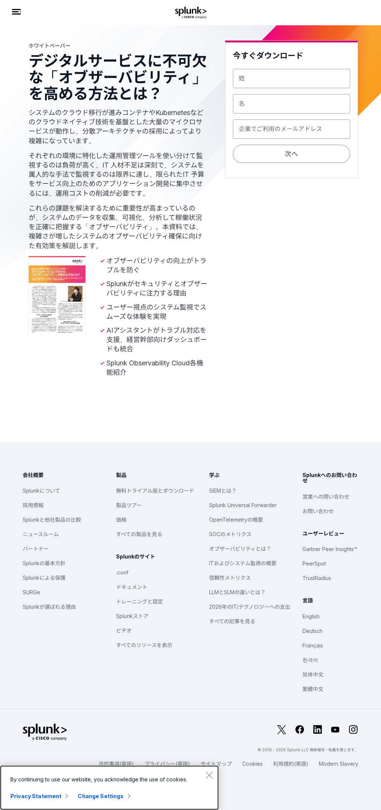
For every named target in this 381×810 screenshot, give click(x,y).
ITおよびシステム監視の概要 (242, 563)
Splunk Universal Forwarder (243, 505)
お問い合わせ (318, 511)
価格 (121, 519)
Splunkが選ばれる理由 (49, 607)
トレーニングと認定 (139, 601)
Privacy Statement (35, 796)
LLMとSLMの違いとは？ (237, 592)
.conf (122, 572)
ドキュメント (131, 587)
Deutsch (312, 631)
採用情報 (33, 505)
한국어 (310, 660)
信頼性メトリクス (230, 577)
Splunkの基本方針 (44, 563)
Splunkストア (132, 616)
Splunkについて (41, 490)
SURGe (31, 592)
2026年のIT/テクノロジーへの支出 (249, 607)
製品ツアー (129, 505)
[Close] (209, 775)
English (311, 616)
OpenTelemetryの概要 (236, 519)
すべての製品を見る (139, 534)
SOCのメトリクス (230, 534)
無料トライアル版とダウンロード (155, 490)
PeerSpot (314, 563)
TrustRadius (316, 578)
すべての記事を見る (232, 621)
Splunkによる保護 (44, 577)
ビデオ (124, 630)
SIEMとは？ (223, 490)
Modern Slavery (338, 764)
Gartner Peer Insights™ (329, 549)
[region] (109, 787)
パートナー (36, 548)
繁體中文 (312, 689)
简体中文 (312, 674)
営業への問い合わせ (325, 496)
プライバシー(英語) (167, 764)
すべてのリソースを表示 (144, 645)
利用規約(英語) (290, 764)
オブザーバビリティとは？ (240, 548)
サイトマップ (216, 764)
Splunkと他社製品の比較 (52, 519)
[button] (291, 199)
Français (312, 645)
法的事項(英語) (116, 764)
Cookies (252, 764)
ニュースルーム (41, 534)
